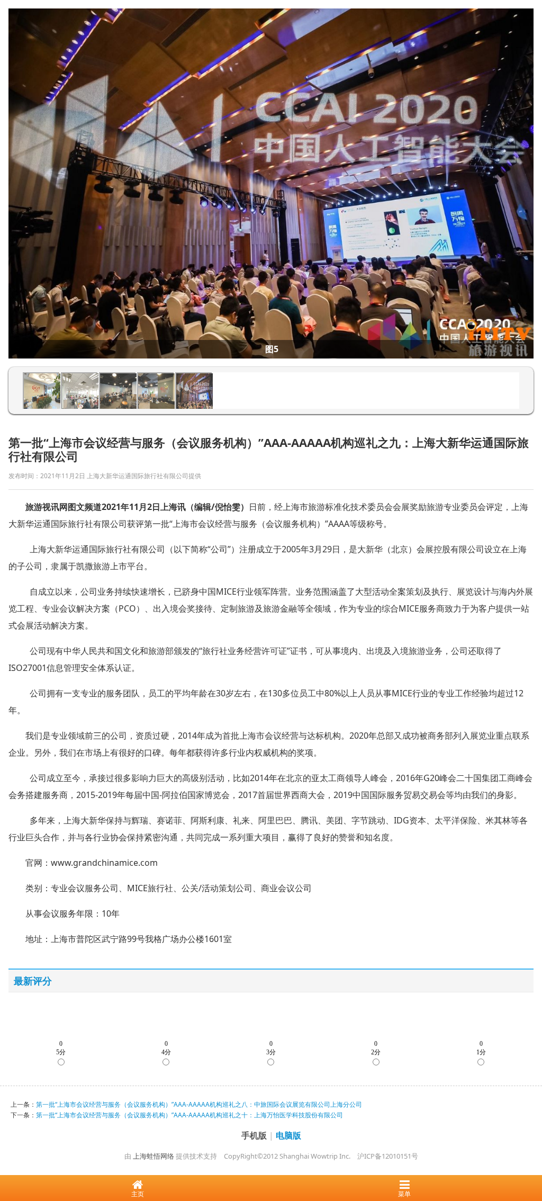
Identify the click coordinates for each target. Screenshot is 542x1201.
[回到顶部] (528, 1160)
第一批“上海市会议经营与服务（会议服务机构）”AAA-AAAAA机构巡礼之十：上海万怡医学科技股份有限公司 (189, 1114)
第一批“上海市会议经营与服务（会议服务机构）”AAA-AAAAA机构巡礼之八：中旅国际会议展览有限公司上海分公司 (199, 1104)
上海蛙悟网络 (153, 1156)
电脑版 (288, 1135)
